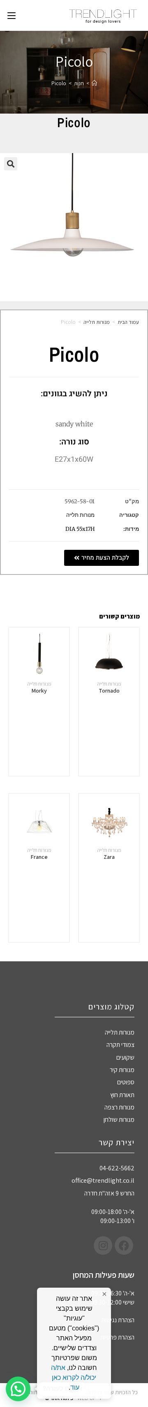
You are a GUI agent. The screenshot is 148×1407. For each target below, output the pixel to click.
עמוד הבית (128, 322)
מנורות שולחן (119, 1119)
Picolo (58, 83)
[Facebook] (124, 1245)
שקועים (125, 1057)
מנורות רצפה (119, 1107)
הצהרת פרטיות (117, 1337)
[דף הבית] (94, 83)
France (39, 856)
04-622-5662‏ (116, 1168)
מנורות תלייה (96, 322)
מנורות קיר (122, 1069)
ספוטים (125, 1082)
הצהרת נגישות (117, 1320)
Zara (109, 856)
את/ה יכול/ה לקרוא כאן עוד (73, 1377)
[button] (10, 163)
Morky (39, 690)
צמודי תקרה (120, 1044)
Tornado (109, 690)
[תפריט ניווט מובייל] (11, 15)
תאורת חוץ (122, 1095)
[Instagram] (103, 1245)
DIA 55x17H (80, 529)
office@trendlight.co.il (103, 1180)
